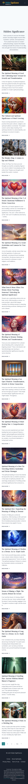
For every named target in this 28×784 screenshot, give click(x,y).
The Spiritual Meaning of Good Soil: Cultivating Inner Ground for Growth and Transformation (14, 75)
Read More (6, 93)
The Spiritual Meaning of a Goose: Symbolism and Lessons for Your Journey (14, 245)
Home (8, 759)
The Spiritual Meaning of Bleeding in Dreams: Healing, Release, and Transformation (12, 336)
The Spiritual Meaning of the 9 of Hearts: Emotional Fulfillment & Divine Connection (14, 200)
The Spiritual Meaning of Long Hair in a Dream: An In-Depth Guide (13, 633)
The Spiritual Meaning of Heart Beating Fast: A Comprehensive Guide (13, 424)
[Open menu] (24, 3)
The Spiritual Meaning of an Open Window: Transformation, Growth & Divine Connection (13, 381)
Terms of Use (19, 777)
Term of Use (15, 761)
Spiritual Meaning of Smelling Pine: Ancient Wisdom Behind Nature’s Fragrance (12, 678)
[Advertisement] (14, 18)
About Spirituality (16, 759)
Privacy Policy (6, 761)
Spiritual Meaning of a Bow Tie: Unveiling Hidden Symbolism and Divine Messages (13, 468)
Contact (23, 761)
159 (17, 744)
